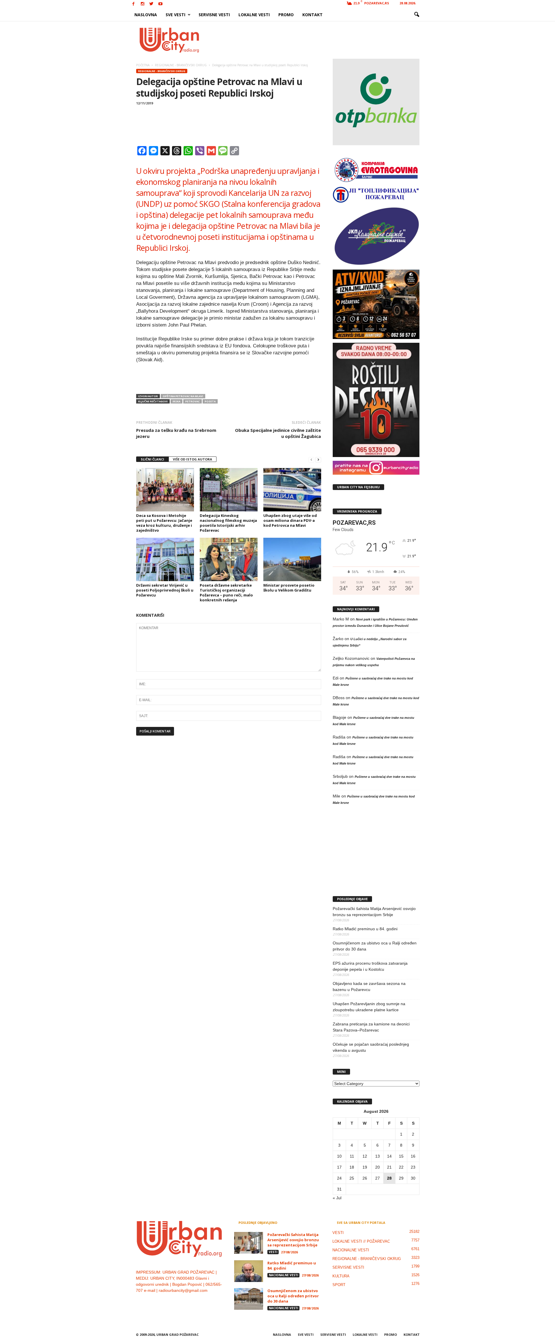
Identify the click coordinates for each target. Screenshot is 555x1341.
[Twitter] (151, 4)
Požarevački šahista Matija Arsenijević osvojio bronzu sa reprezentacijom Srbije (374, 911)
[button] (416, 14)
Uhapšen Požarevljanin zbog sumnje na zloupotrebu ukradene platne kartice (369, 1006)
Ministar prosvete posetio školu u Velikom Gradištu (288, 588)
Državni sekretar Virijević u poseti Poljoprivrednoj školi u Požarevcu (164, 590)
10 (339, 1156)
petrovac (192, 401)
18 (351, 1167)
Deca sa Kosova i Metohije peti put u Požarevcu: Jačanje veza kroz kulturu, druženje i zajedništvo (164, 523)
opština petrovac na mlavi (183, 396)
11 (352, 1156)
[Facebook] (133, 4)
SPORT (338, 1285)
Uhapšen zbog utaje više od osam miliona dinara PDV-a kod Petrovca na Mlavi (290, 520)
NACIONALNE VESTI (283, 1275)
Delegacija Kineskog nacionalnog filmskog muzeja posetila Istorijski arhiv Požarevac (228, 523)
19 (364, 1167)
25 (351, 1178)
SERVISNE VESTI (214, 14)
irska (176, 401)
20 (377, 1167)
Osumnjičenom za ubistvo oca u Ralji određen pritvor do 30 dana (375, 946)
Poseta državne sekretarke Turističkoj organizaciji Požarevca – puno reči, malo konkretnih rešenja (226, 593)
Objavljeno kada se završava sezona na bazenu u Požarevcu (369, 986)
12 (364, 1156)
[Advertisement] (320, 40)
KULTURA (340, 1276)
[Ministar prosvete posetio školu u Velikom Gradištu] (292, 559)
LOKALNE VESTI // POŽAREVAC (361, 1241)
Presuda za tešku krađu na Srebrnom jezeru (176, 433)
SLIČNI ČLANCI (152, 459)
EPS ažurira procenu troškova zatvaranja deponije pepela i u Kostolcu (370, 966)
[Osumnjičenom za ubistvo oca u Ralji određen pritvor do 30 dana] (248, 1299)
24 (339, 1178)
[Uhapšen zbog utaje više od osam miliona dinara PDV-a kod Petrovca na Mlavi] (292, 489)
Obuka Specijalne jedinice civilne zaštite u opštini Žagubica (278, 433)
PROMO (286, 14)
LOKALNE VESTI (254, 14)
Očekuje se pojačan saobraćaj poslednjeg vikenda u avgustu (371, 1047)
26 (364, 1178)
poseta (210, 401)
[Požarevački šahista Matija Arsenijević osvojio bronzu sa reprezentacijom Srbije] (248, 1243)
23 (413, 1167)
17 (339, 1167)
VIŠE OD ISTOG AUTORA (192, 459)
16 (413, 1156)
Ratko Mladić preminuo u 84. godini (365, 928)
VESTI (273, 1252)
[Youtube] (160, 4)
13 (377, 1156)
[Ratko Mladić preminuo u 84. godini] (248, 1271)
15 (401, 1156)
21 (389, 1167)
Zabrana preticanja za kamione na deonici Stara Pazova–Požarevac (371, 1027)
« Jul (337, 1198)
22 (401, 1167)
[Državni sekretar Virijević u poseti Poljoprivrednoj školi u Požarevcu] (165, 559)
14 (389, 1156)
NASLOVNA (145, 14)
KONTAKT (312, 14)
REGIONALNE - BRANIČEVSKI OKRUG (161, 71)
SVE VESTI (175, 14)
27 (377, 1178)
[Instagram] (142, 4)
